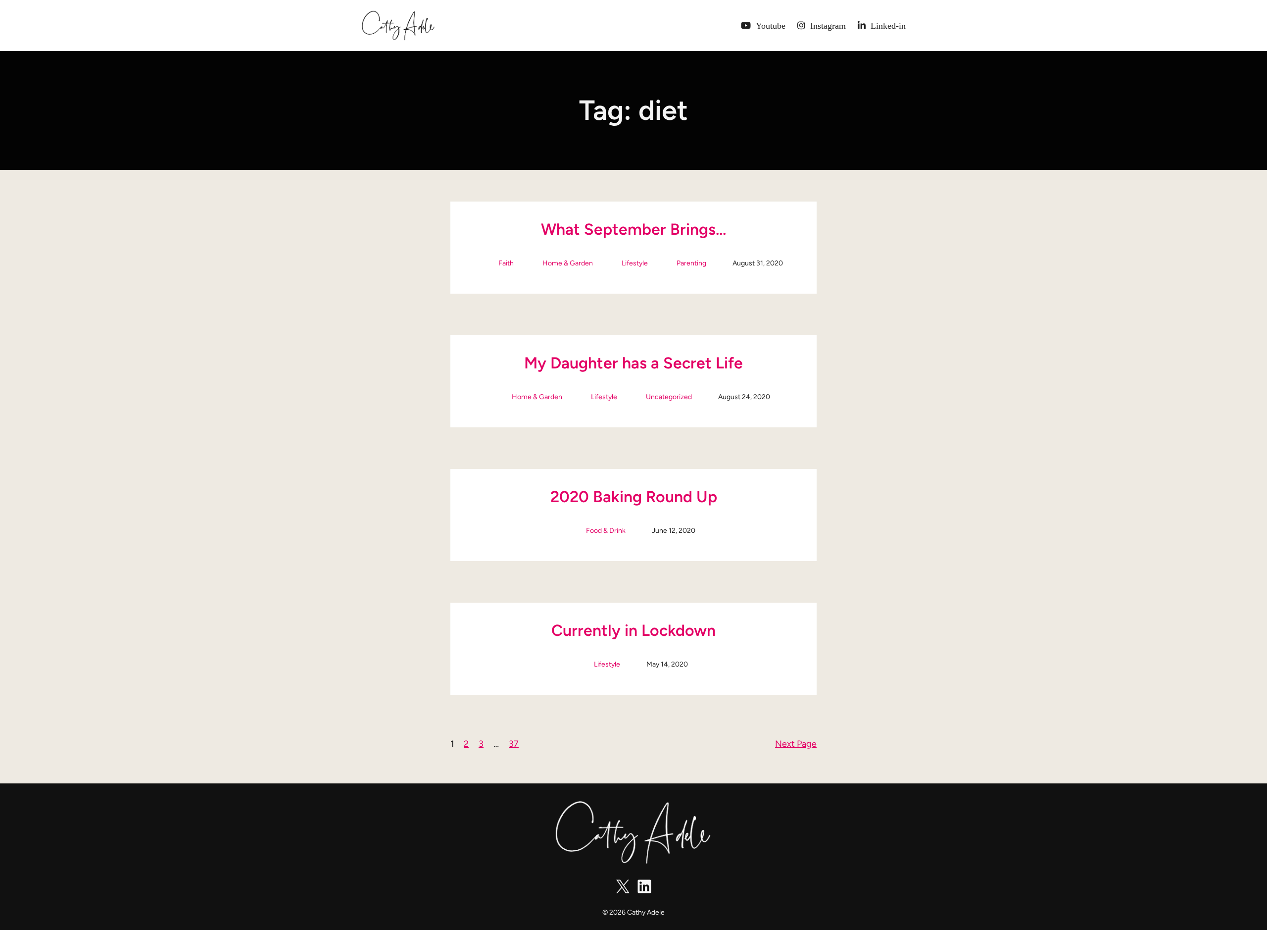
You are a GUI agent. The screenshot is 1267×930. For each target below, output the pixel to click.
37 (514, 743)
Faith (506, 263)
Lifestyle (635, 263)
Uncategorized (669, 397)
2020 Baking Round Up (633, 496)
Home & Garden (567, 263)
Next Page (796, 743)
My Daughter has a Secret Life (633, 363)
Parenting (691, 263)
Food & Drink (606, 530)
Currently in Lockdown (633, 630)
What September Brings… (633, 229)
